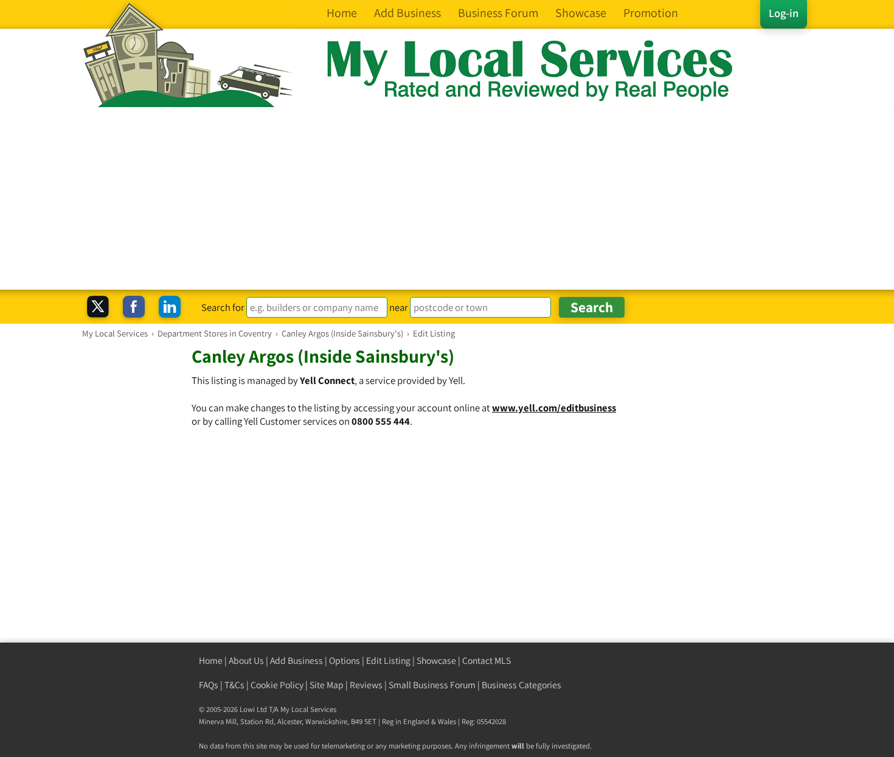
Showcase (436, 660)
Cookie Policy (277, 685)
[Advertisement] (447, 198)
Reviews (366, 685)
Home (211, 660)
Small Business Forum (432, 685)
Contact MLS (486, 660)
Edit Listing (388, 660)
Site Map (327, 685)
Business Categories (521, 685)
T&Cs (234, 685)
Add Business (296, 660)
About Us (246, 660)
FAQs (208, 685)
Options (344, 660)
